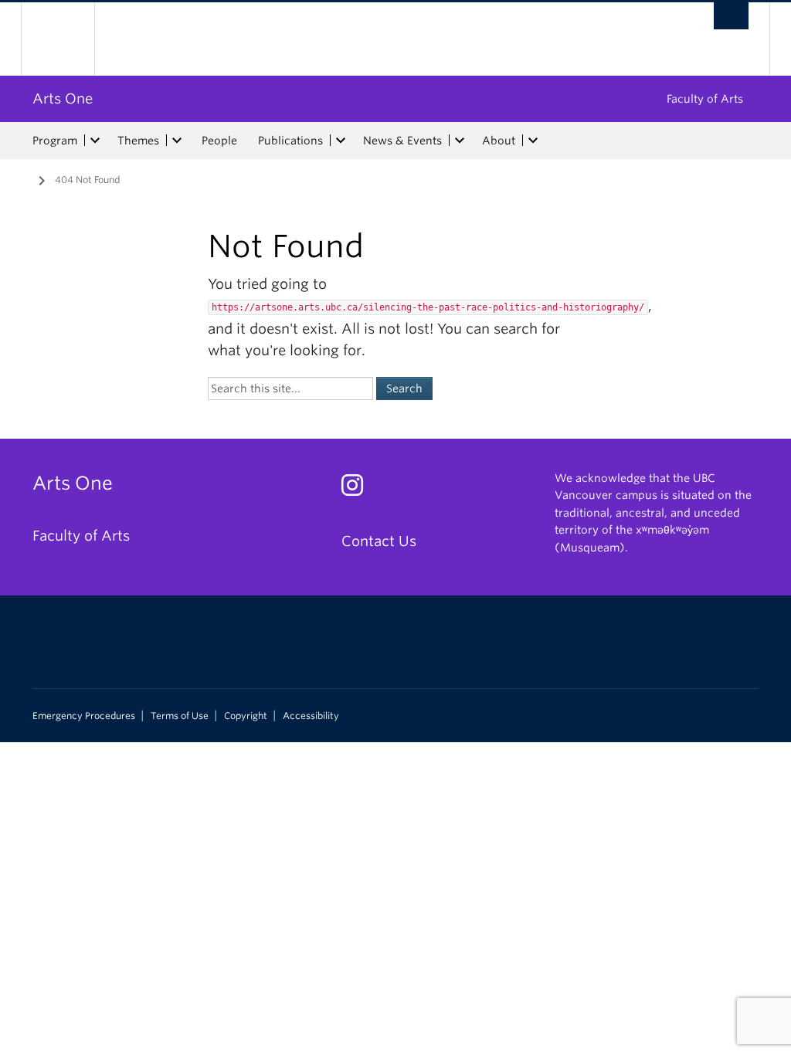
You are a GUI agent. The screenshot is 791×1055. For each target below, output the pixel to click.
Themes (138, 140)
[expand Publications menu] (341, 140)
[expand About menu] (533, 140)
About (498, 140)
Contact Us (378, 541)
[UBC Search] (731, 15)
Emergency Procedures (83, 716)
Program (54, 140)
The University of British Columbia (69, 39)
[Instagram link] (358, 489)
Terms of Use (180, 716)
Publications (290, 140)
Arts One (62, 98)
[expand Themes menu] (177, 140)
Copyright (245, 716)
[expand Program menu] (95, 140)
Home (21, 178)
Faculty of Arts (705, 99)
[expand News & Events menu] (459, 140)
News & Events (402, 140)
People (219, 140)
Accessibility (311, 716)
